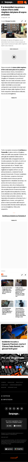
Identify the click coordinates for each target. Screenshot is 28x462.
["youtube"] (10, 367)
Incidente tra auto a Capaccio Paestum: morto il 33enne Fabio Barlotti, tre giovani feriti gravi (14, 345)
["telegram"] (20, 367)
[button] (25, 21)
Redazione (3, 387)
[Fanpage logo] (9, 2)
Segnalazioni (11, 382)
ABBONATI (20, 2)
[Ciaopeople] (14, 458)
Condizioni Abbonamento (16, 384)
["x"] (13, 367)
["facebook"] (17, 367)
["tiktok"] (3, 367)
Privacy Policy (19, 382)
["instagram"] (6, 367)
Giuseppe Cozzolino (10, 21)
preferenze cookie (12, 387)
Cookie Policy (4, 384)
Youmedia (3, 382)
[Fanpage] (14, 414)
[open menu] (2, 2)
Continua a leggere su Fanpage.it (14, 216)
